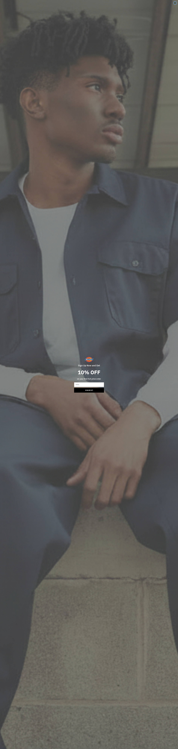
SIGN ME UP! (89, 390)
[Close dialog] (175, 2)
